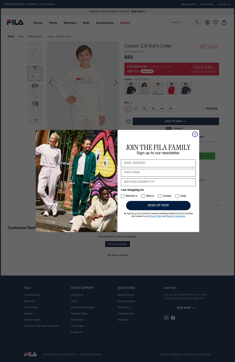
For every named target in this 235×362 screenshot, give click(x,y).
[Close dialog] (194, 134)
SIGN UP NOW (158, 205)
